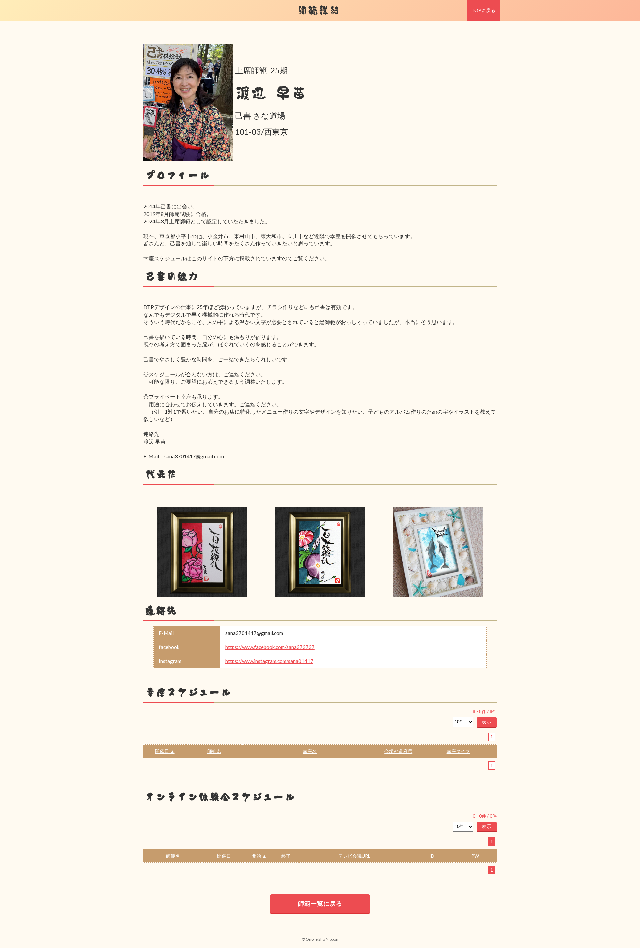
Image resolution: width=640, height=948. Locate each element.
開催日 (224, 856)
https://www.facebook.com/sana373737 (270, 647)
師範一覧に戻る (320, 903)
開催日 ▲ (165, 751)
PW (475, 856)
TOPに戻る (483, 10)
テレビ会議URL (354, 856)
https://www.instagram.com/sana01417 (269, 661)
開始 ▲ (259, 856)
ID (431, 856)
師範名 (214, 751)
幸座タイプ (458, 751)
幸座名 (310, 751)
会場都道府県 (398, 751)
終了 (286, 856)
